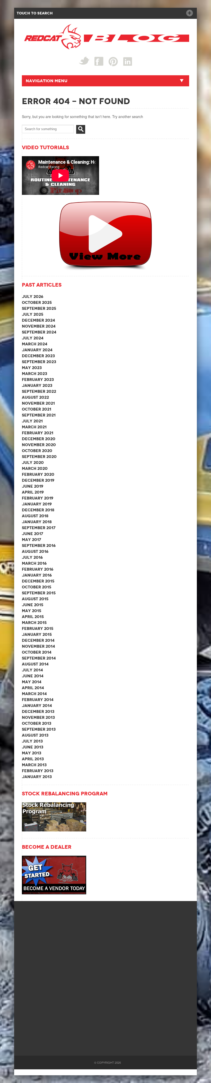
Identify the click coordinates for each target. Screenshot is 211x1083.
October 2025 (37, 302)
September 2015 (39, 592)
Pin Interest (113, 61)
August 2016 (35, 551)
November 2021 (38, 403)
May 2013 (31, 753)
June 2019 (32, 486)
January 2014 (37, 705)
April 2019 (33, 492)
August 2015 (35, 598)
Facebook (98, 61)
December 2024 (38, 320)
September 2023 (39, 361)
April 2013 (33, 758)
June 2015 (32, 604)
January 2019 (37, 504)
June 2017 (32, 533)
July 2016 (32, 557)
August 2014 (35, 664)
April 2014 (33, 687)
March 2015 (34, 622)
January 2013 (37, 776)
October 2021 (36, 409)
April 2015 (33, 616)
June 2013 (32, 747)
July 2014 (32, 670)
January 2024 (37, 349)
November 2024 (39, 326)
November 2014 (38, 646)
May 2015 (31, 610)
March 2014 (34, 693)
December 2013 (38, 711)
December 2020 (38, 438)
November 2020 (39, 444)
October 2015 (36, 587)
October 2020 (37, 450)
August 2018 (35, 515)
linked (127, 61)
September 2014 (39, 658)
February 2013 (37, 770)
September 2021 (39, 415)
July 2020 (33, 462)
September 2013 (39, 729)
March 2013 (34, 764)
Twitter (84, 61)
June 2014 (32, 675)
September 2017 (39, 527)
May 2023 (32, 367)
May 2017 (31, 539)
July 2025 (32, 314)
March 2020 (35, 468)
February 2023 (38, 379)
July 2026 (32, 296)
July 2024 (32, 338)
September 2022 (39, 391)
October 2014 (36, 652)
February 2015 (37, 628)
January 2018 (37, 521)
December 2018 (38, 509)
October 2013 (36, 723)
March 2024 (34, 343)
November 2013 (38, 717)
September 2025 (39, 308)
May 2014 (31, 681)
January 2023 (37, 385)
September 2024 (39, 332)
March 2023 (34, 373)
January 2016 (37, 575)
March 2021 (34, 426)
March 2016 (34, 563)
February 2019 (37, 498)
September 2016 (39, 545)
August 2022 (35, 397)
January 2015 (37, 634)
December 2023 (38, 355)
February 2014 (38, 699)
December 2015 (38, 581)
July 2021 (32, 421)
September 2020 (39, 456)
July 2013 (32, 741)
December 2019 (38, 480)
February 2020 (38, 474)
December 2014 (38, 640)
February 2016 (37, 569)
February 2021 (37, 432)
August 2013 (35, 735)
